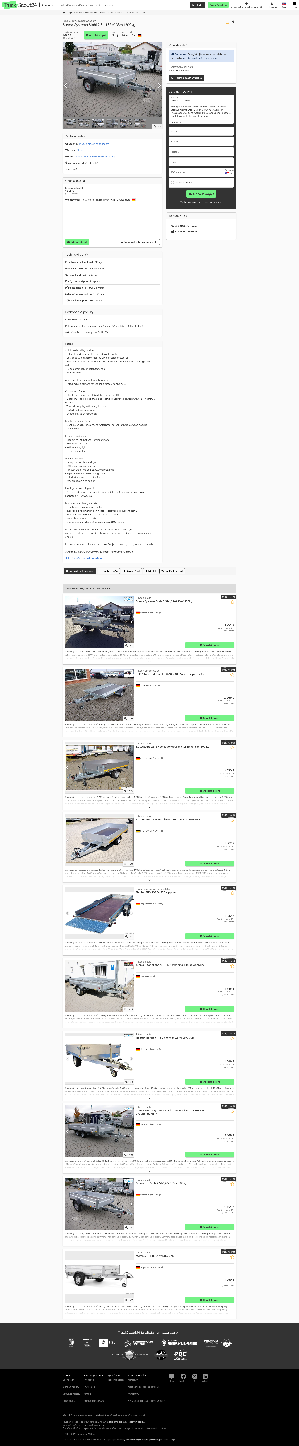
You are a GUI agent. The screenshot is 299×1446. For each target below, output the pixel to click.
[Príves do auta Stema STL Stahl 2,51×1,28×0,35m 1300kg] (99, 1204)
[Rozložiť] (149, 661)
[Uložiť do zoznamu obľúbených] (227, 23)
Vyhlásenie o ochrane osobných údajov (201, 201)
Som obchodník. (184, 182)
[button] (294, 5)
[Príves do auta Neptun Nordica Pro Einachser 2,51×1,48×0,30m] (99, 1058)
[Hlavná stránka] (64, 12)
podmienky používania (159, 1439)
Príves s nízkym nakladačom (94, 143)
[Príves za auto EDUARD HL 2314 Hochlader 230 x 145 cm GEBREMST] (99, 840)
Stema (80, 150)
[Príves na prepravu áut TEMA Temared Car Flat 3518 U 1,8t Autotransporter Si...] (99, 695)
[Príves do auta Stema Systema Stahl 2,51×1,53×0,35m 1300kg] (99, 622)
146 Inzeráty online (179, 70)
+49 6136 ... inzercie (186, 226)
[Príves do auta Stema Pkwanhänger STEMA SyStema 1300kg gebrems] (99, 986)
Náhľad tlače (110, 571)
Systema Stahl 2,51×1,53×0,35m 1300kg (94, 156)
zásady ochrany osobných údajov (133, 1439)
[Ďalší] (159, 85)
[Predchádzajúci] (66, 85)
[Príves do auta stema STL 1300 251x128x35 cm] (99, 1277)
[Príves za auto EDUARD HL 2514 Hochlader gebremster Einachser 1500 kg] (99, 768)
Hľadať (199, 5)
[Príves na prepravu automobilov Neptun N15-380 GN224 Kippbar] (99, 913)
